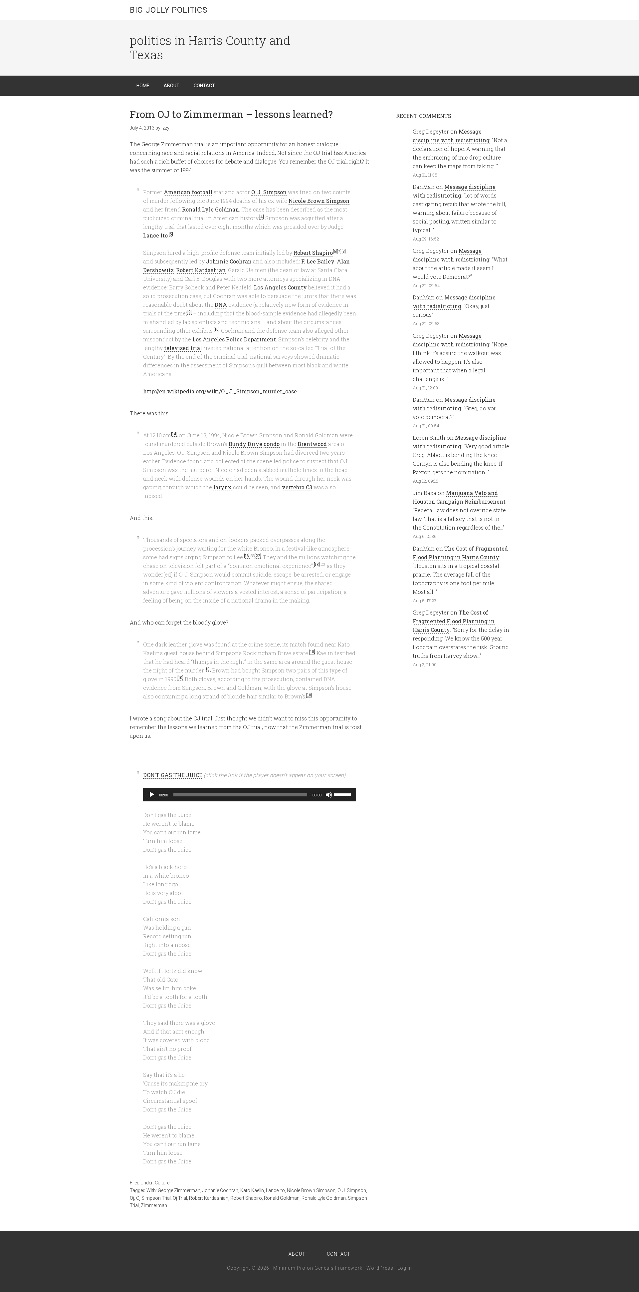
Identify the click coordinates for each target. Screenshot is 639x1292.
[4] (261, 216)
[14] (174, 433)
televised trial (183, 347)
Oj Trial (180, 1198)
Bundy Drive (245, 443)
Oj (132, 1198)
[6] (335, 251)
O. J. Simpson (269, 192)
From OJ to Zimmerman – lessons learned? (231, 114)
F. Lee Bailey (317, 261)
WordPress (379, 1268)
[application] (249, 794)
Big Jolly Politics (168, 10)
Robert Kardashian (201, 269)
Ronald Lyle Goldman (210, 209)
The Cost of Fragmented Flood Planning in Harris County (454, 621)
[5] (171, 233)
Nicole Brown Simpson (319, 200)
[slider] (343, 794)
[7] (339, 251)
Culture (162, 1182)
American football (188, 192)
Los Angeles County (280, 287)
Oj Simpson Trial (153, 1198)
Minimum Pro (289, 1268)
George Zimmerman (179, 1190)
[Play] (151, 794)
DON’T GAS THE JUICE (172, 774)
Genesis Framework (338, 1268)
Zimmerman (154, 1205)
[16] (247, 555)
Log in (404, 1268)
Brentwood (312, 443)
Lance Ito (155, 235)
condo (272, 443)
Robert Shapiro (313, 252)
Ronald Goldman (282, 1198)
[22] (258, 555)
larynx (222, 487)
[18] (317, 564)
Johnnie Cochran (229, 261)
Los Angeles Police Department (234, 339)
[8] (343, 251)
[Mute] (328, 794)
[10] (217, 329)
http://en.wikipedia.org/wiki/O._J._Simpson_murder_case (220, 391)
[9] (189, 311)
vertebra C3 (297, 487)
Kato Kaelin (252, 1190)
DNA (221, 304)
